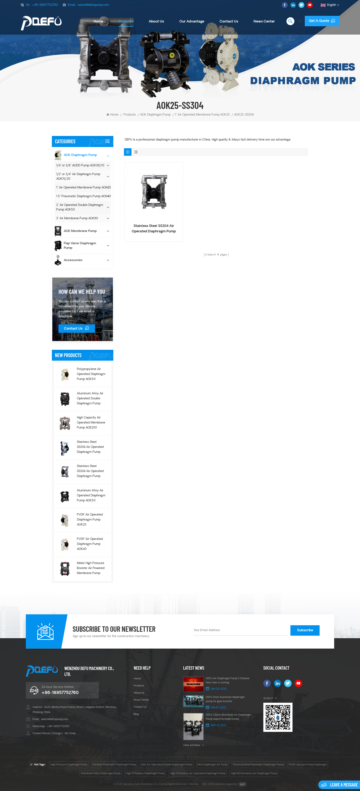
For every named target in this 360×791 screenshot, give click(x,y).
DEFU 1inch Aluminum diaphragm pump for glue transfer (225, 699)
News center (141, 700)
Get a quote (319, 21)
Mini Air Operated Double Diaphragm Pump (166, 765)
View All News (191, 745)
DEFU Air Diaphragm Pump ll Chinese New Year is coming (227, 680)
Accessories (73, 260)
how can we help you (82, 291)
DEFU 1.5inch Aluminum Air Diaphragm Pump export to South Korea (228, 717)
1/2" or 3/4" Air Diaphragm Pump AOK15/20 (78, 177)
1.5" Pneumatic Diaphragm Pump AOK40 (83, 196)
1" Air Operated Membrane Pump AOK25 (202, 114)
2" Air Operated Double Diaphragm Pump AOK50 (79, 207)
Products (126, 21)
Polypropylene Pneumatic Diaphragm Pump (258, 765)
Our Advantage (191, 21)
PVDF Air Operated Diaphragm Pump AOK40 (90, 544)
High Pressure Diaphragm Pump (68, 765)
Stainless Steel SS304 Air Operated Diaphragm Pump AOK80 (90, 448)
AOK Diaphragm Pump (155, 114)
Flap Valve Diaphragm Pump (80, 246)
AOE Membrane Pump (80, 231)
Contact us (229, 21)
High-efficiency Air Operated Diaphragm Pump (197, 773)
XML (204, 784)
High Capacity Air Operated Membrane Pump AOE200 (91, 422)
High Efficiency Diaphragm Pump (145, 773)
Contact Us (73, 328)
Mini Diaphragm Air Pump (213, 765)
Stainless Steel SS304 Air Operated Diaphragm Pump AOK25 (154, 229)
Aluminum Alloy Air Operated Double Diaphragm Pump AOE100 (90, 399)
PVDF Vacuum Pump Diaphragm (308, 765)
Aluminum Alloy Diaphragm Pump (100, 773)
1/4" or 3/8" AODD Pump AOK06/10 (80, 165)
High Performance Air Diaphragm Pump (254, 773)
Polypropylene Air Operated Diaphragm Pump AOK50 (91, 374)
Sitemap (194, 784)
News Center (264, 21)
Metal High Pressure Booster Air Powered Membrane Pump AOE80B (91, 569)
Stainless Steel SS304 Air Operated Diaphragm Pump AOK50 (90, 472)
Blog (136, 714)
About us (156, 21)
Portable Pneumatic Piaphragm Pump (114, 765)
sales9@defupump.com (93, 5)
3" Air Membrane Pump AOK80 (77, 218)
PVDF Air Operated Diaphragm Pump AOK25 (90, 519)
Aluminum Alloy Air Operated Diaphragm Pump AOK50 (91, 495)
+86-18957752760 (45, 5)
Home (98, 21)
